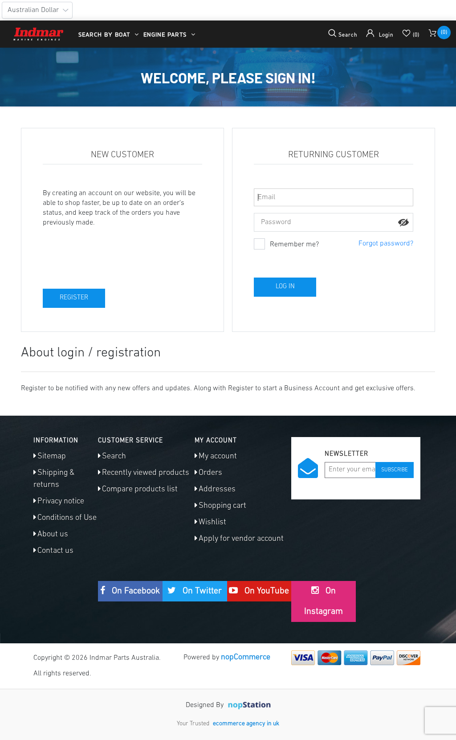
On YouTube (265, 591)
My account (218, 457)
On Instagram (323, 601)
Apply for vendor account (241, 539)
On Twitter (201, 591)
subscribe (394, 470)
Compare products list (140, 490)
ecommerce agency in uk (246, 723)
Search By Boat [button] (105, 34)
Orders (210, 473)
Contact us (55, 551)
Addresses (217, 490)
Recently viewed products (145, 473)
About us (52, 535)
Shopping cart (222, 506)
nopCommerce (245, 658)
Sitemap (51, 457)
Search (114, 457)
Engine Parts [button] (166, 34)
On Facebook (135, 591)
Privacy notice (60, 502)
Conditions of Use (67, 518)
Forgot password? (385, 243)
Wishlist (212, 523)
